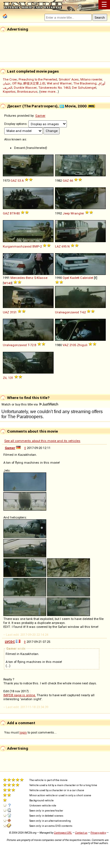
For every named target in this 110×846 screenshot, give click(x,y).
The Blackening (84, 83)
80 (18, 213)
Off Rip (17, 83)
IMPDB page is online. (19, 695)
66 (71, 181)
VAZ (66, 345)
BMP (35, 246)
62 (84, 312)
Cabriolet (86, 278)
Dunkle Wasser (25, 88)
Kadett (74, 278)
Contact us (81, 832)
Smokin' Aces (69, 79)
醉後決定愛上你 (34, 83)
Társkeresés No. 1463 (54, 88)
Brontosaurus (27, 92)
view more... (49, 92)
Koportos (9, 92)
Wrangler (77, 213)
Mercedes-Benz (21, 278)
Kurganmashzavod (17, 246)
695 (64, 246)
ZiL (5, 378)
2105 (72, 345)
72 (32, 345)
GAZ (13, 181)
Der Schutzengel (84, 88)
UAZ (6, 312)
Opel (66, 278)
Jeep (66, 213)
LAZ (58, 246)
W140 (8, 283)
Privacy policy (98, 832)
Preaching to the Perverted (38, 79)
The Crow (10, 79)
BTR (13, 213)
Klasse (42, 278)
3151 (13, 312)
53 (19, 181)
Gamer (40, 116)
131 (10, 378)
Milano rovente (91, 79)
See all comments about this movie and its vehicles (42, 441)
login (23, 732)
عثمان (6, 83)
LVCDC (10, 642)
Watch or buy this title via (20, 404)
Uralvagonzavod (67, 312)
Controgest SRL (63, 832)
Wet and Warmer (59, 83)
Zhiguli (82, 345)
